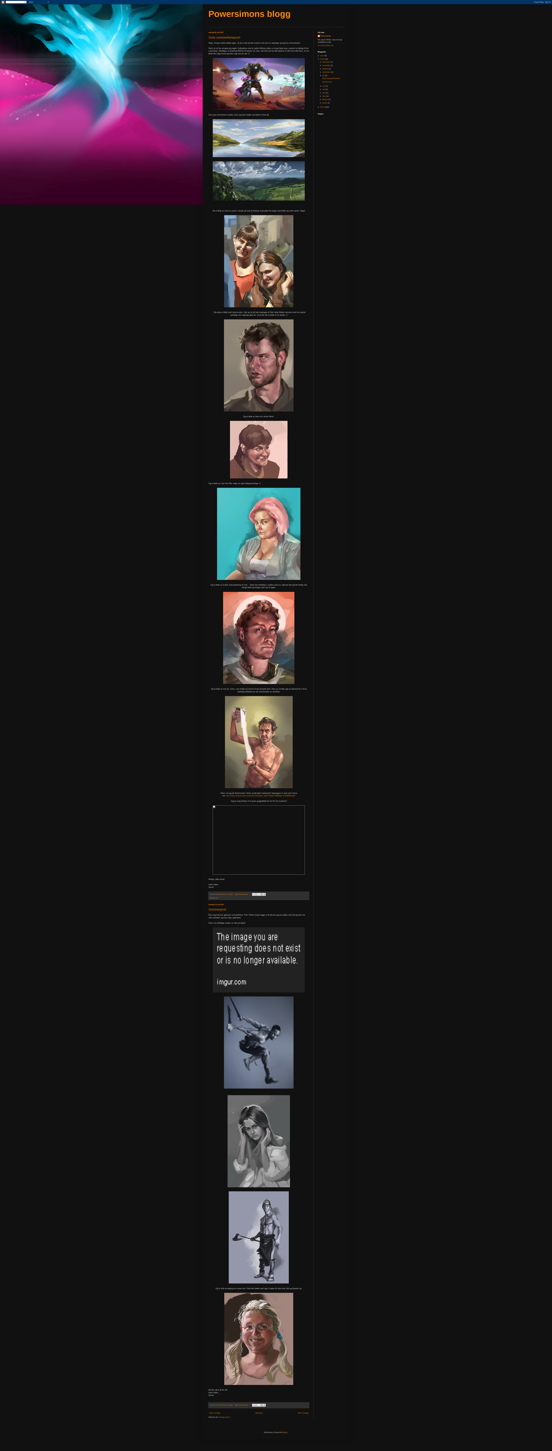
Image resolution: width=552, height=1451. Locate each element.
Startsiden (259, 1413)
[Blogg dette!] (256, 894)
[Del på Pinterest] (264, 894)
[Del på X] (258, 894)
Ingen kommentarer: (242, 894)
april (324, 93)
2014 (322, 56)
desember (326, 62)
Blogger (285, 1432)
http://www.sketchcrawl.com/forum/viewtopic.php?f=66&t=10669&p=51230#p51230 (260, 796)
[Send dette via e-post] (253, 894)
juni (324, 86)
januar (325, 103)
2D (217, 898)
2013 (322, 59)
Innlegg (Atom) (224, 1417)
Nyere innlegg (214, 1413)
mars (324, 96)
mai (324, 89)
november (326, 65)
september (326, 72)
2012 (322, 107)
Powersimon (326, 36)
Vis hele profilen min (326, 45)
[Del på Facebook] (261, 894)
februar (325, 99)
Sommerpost (217, 909)
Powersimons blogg (249, 14)
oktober (325, 69)
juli (323, 76)
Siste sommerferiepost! (224, 37)
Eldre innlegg (303, 1413)
